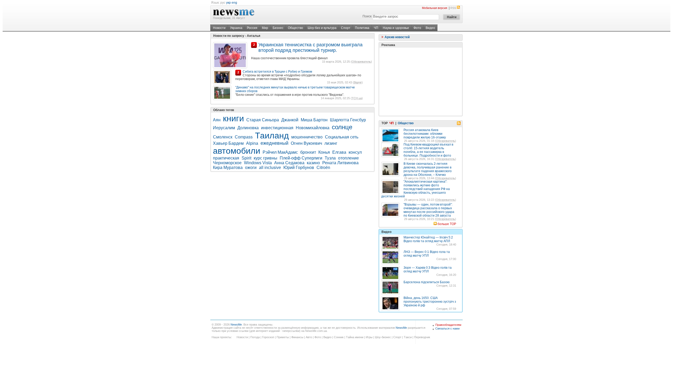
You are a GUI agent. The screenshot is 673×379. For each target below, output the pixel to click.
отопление (348, 158)
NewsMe (236, 324)
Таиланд (272, 135)
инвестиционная (277, 128)
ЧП (376, 28)
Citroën (323, 167)
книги (233, 118)
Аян (217, 120)
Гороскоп (268, 337)
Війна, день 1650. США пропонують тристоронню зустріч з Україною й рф (430, 301)
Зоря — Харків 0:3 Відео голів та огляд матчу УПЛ (428, 269)
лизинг (330, 143)
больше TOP (446, 224)
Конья (324, 152)
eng (234, 2)
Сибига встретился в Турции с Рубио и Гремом (277, 71)
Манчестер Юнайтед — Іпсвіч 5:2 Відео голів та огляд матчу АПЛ (428, 239)
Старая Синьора (262, 120)
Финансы (297, 337)
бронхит (308, 152)
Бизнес (278, 28)
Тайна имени (354, 337)
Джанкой (289, 120)
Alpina (252, 143)
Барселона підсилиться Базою (427, 282)
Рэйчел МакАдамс (280, 152)
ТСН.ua (357, 98)
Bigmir (358, 82)
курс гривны (265, 158)
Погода (255, 337)
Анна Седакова (289, 163)
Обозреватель (361, 61)
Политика (362, 28)
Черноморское (227, 163)
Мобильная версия (434, 7)
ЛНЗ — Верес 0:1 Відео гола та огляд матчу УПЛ (427, 253)
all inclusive (270, 167)
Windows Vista (258, 163)
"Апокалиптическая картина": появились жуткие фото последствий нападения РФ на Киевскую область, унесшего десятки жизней (415, 189)
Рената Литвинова (340, 163)
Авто (309, 337)
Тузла (330, 158)
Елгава (339, 152)
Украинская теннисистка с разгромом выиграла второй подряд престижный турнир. (310, 47)
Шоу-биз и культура (322, 28)
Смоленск (222, 137)
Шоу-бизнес (383, 337)
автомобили (236, 151)
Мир (265, 28)
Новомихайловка (312, 128)
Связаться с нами (447, 328)
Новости (219, 28)
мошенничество (307, 137)
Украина (236, 28)
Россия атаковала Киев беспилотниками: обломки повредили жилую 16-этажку (425, 133)
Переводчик (422, 337)
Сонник (339, 337)
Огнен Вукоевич (306, 143)
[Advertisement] (420, 81)
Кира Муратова (228, 167)
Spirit (246, 158)
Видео (430, 28)
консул (355, 152)
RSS (453, 7)
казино (313, 163)
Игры (369, 337)
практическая (226, 158)
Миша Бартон (314, 120)
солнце (342, 127)
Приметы (283, 337)
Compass (244, 137)
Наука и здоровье (396, 28)
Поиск (367, 16)
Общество (295, 28)
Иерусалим (224, 128)
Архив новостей (397, 37)
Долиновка (248, 128)
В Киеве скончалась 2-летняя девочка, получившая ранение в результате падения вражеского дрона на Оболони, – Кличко (428, 169)
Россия (252, 28)
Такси (408, 337)
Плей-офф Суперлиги (301, 158)
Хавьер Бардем (228, 143)
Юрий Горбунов (298, 167)
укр (228, 2)
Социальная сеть (341, 137)
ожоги (251, 167)
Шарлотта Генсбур (348, 120)
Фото (417, 28)
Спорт (345, 28)
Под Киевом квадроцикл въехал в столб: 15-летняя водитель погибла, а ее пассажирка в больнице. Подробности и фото (428, 150)
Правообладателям (448, 324)
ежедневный (274, 143)
